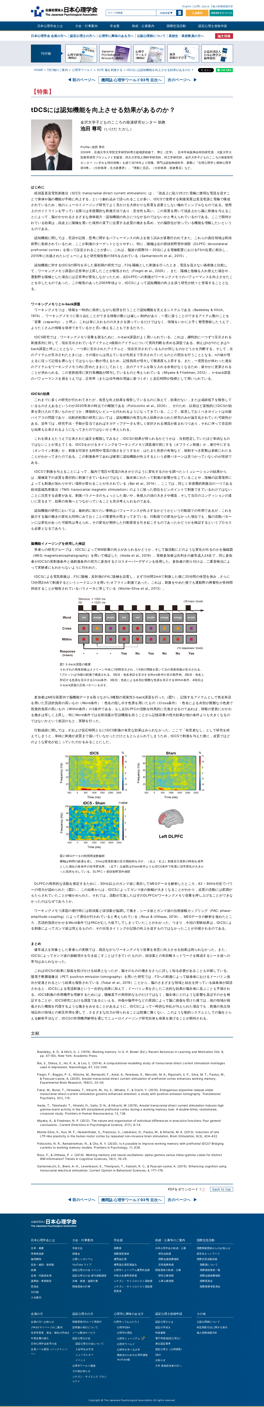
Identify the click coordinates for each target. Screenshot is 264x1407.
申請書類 (160, 1332)
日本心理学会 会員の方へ (49, 36)
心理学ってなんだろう (127, 1321)
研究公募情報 (166, 1275)
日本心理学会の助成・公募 (170, 1248)
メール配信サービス (84, 1332)
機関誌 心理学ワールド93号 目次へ (131, 80)
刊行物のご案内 (57, 70)
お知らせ (160, 1360)
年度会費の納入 (40, 1338)
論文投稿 (224, 36)
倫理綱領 (36, 1259)
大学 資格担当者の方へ (168, 1365)
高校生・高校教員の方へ (186, 36)
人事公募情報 (166, 1280)
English (186, 6)
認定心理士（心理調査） (169, 1349)
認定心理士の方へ (82, 36)
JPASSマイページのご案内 (46, 1327)
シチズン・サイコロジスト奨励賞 (133, 1280)
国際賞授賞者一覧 (210, 1269)
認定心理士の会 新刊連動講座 (89, 1275)
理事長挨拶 (37, 1253)
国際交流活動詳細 (207, 1259)
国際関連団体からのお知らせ (213, 1248)
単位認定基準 (163, 1343)
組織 (33, 1269)
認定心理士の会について (89, 1343)
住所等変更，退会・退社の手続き (50, 1332)
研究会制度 (164, 1253)
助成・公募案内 (143, 26)
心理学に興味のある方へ (116, 36)
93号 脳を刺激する (110, 70)
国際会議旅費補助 (168, 1259)
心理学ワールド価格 (84, 1365)
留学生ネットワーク (208, 1253)
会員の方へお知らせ (42, 1321)
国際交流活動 (176, 26)
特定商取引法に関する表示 (212, 1327)
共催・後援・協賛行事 (85, 1280)
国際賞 (118, 1248)
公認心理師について (151, 36)
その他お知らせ (81, 1371)
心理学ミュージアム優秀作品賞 (132, 1269)
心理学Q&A (123, 1327)
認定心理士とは (164, 1321)
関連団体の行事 (81, 1286)
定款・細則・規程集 (42, 1264)
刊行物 (35, 1292)
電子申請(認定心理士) (167, 1338)
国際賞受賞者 (121, 1253)
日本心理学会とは (50, 26)
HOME (38, 70)
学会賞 (115, 26)
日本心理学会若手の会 (44, 1343)
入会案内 (197, 12)
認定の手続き (163, 1327)
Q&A (158, 1354)
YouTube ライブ (82, 1264)
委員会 (35, 1286)
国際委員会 (206, 1280)
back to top (221, 1189)
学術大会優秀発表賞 (125, 1275)
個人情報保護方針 (222, 6)
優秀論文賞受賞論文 (125, 1264)
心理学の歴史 (124, 1332)
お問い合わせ (202, 6)
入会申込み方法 (84, 1349)
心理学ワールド (82, 70)
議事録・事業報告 (41, 1280)
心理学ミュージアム (128, 1338)
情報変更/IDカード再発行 (87, 1321)
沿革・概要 (37, 1248)
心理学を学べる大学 (128, 1349)
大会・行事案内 (86, 26)
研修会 (76, 1253)
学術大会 (77, 1248)
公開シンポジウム (82, 1259)
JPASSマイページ (221, 12)
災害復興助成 (166, 1264)
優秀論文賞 (120, 1259)
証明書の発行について (85, 1327)
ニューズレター (84, 1354)
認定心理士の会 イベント (86, 1269)
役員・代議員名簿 (41, 1275)
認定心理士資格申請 (212, 26)
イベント (80, 1360)
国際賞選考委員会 (210, 1286)
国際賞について (209, 1264)
